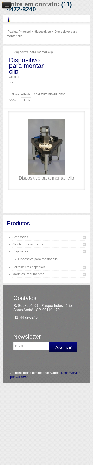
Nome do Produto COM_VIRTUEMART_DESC (38, 94)
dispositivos (42, 31)
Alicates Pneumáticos (27, 244)
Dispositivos (20, 251)
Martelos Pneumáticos (28, 274)
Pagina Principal (19, 31)
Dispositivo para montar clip (46, 177)
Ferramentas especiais (28, 267)
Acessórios (20, 237)
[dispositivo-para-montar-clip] (46, 146)
